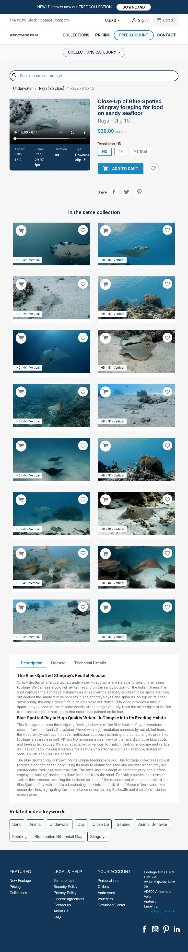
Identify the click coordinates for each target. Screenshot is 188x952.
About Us (61, 911)
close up (101, 824)
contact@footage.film (160, 911)
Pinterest (139, 192)
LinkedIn (177, 929)
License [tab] (58, 663)
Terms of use (64, 880)
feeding (19, 837)
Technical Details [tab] (90, 663)
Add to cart (120, 168)
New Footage (20, 880)
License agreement (69, 899)
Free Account (133, 35)
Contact (166, 35)
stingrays (98, 837)
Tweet (126, 192)
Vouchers (105, 899)
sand (17, 824)
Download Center (111, 905)
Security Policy (66, 886)
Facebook (144, 929)
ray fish (74, 687)
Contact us (62, 905)
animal (35, 824)
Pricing (102, 35)
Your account (114, 871)
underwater (59, 824)
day (81, 824)
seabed (123, 824)
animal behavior (152, 824)
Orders (103, 886)
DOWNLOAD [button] (133, 7)
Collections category (92, 52)
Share (114, 192)
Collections (76, 35)
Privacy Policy (65, 893)
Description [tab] (31, 663)
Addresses (106, 893)
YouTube (155, 929)
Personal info (108, 880)
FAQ (57, 917)
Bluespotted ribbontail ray (58, 837)
